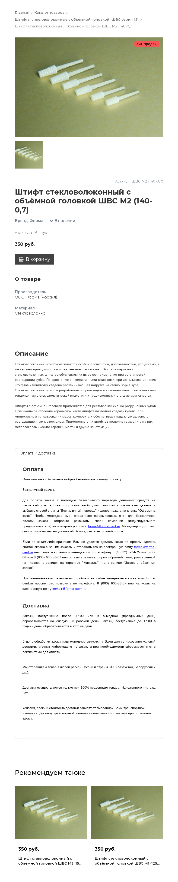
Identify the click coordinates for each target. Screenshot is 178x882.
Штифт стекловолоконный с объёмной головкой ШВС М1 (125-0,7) (127, 861)
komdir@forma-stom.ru (69, 588)
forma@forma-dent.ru (104, 526)
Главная (22, 12)
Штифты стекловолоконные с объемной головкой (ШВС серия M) (77, 19)
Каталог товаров (49, 12)
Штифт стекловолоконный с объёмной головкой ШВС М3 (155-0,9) (50, 861)
